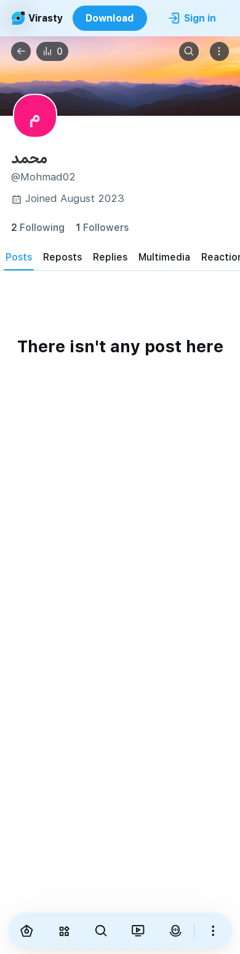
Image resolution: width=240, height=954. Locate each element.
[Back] (21, 52)
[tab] (19, 256)
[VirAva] (175, 930)
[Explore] (64, 930)
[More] (212, 930)
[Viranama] (137, 930)
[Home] (27, 930)
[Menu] (220, 52)
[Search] (189, 52)
